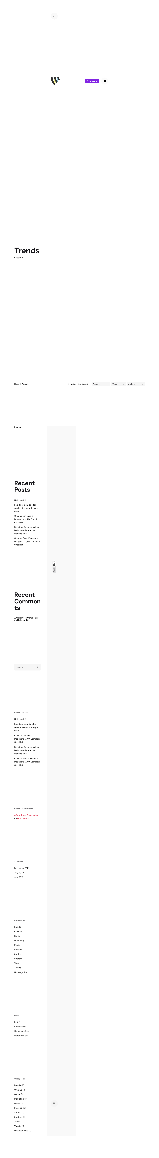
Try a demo (92, 81)
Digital (17, 936)
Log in (17, 1022)
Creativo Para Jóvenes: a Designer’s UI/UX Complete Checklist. (27, 541)
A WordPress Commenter (26, 618)
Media (17, 945)
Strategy (18, 958)
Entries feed (20, 1026)
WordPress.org (21, 1035)
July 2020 (19, 872)
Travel (17, 963)
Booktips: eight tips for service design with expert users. (26, 508)
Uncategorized (21, 972)
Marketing (19, 940)
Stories (17, 954)
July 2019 (18, 877)
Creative (18, 931)
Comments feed (21, 1031)
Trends (17, 967)
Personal (18, 949)
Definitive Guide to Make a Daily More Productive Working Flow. (26, 530)
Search (17, 427)
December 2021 (21, 868)
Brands (17, 927)
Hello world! (20, 500)
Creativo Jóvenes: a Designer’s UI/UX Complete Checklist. (27, 519)
